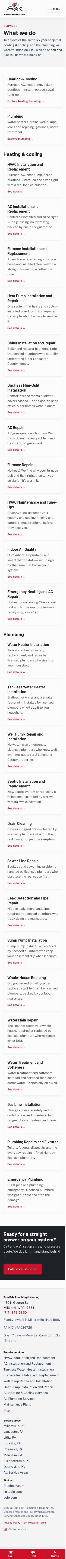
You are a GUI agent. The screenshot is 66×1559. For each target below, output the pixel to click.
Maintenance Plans (17, 1449)
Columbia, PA (13, 1494)
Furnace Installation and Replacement (31, 1420)
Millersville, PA (14, 1470)
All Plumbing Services (19, 1443)
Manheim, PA (13, 1500)
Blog (7, 1455)
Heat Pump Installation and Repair (28, 1432)
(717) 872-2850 (15, 1357)
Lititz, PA (10, 1482)
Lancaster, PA (13, 1476)
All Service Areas (16, 1517)
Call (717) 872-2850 (22, 1314)
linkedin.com (13, 1536)
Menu (54, 8)
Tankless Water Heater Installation (29, 1414)
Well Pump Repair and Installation (28, 1426)
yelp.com (10, 1542)
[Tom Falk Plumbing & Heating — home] (15, 8)
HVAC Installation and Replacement (29, 1402)
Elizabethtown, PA (17, 1505)
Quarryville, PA (14, 1511)
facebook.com (14, 1530)
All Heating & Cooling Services (26, 1437)
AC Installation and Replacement (27, 1408)
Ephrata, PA (12, 1488)
